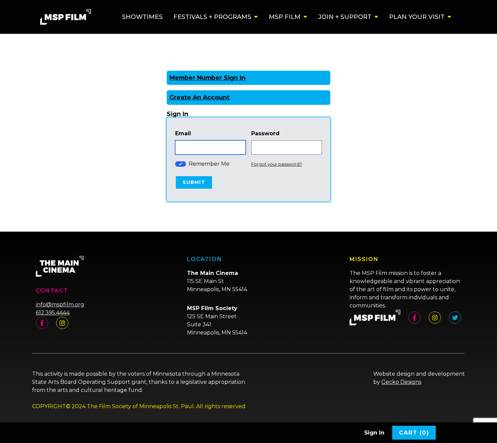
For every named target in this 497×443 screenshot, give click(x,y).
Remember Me (209, 164)
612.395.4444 (53, 312)
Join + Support (345, 17)
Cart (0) (414, 432)
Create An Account (199, 97)
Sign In (374, 432)
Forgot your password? (276, 164)
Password (265, 133)
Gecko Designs (401, 382)
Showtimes (142, 17)
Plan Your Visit (417, 17)
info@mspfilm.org (60, 304)
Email (183, 133)
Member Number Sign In (207, 77)
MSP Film (285, 17)
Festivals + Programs (212, 17)
